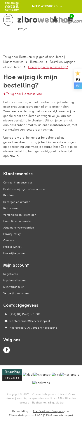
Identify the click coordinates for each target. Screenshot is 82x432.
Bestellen (36, 62)
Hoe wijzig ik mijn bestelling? (48, 67)
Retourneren (11, 208)
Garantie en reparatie (17, 221)
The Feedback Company (48, 411)
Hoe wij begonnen (14, 253)
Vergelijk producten (16, 293)
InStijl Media (55, 402)
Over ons (8, 240)
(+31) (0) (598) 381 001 (24, 314)
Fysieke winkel (12, 247)
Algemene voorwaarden (18, 227)
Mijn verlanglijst (13, 287)
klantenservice (60, 125)
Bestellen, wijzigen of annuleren (24, 189)
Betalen (8, 195)
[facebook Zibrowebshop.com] (6, 350)
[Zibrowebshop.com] (12, 6)
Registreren (10, 274)
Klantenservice (13, 62)
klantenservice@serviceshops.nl (29, 321)
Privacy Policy (12, 234)
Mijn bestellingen (14, 280)
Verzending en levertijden (19, 215)
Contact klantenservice (18, 182)
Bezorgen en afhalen (16, 202)
